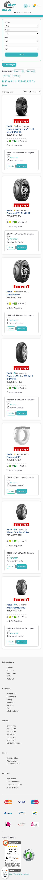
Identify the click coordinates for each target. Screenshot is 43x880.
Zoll (6, 45)
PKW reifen (11, 779)
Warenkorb (22, 166)
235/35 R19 (11, 737)
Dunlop (9, 699)
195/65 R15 (11, 734)
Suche (21, 54)
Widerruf (10, 679)
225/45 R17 (11, 729)
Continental (11, 696)
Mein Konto (30, 6)
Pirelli (15, 76)
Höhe (6, 37)
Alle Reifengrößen (14, 743)
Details (11, 166)
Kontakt (10, 667)
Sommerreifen (12, 758)
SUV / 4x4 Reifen (13, 781)
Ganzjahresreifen (13, 764)
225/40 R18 (11, 731)
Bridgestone (11, 694)
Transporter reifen (14, 784)
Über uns (10, 670)
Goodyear (10, 702)
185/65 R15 (11, 740)
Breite (7, 30)
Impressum (11, 673)
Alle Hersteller (13, 711)
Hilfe (9, 676)
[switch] (5, 875)
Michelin (10, 705)
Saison (7, 22)
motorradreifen (13, 787)
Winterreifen (12, 761)
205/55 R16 (11, 726)
